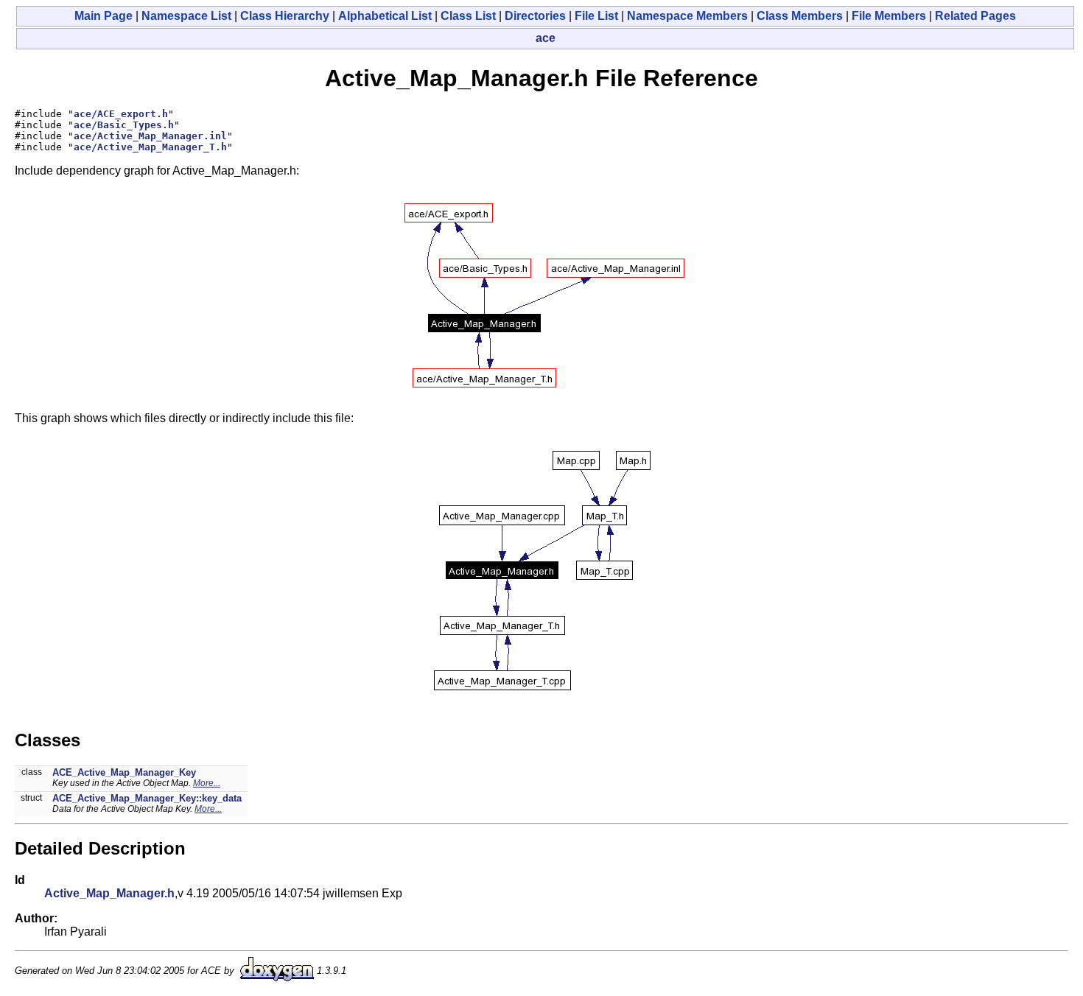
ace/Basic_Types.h (124, 124)
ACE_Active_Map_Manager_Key (124, 772)
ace (545, 38)
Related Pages (975, 16)
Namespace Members (687, 16)
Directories (535, 16)
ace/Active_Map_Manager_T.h (150, 146)
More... (206, 783)
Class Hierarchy (284, 16)
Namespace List (186, 16)
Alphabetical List (385, 16)
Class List (468, 16)
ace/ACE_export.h (121, 113)
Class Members (800, 16)
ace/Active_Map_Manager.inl (150, 135)
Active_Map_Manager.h (109, 893)
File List (596, 16)
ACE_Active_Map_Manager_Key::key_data (147, 798)
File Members (889, 16)
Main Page (103, 16)
